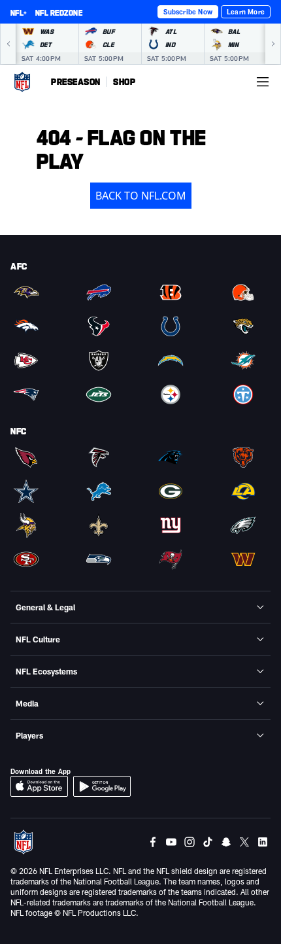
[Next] (273, 44)
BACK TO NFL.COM (140, 195)
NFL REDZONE (58, 12)
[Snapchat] (226, 842)
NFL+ (18, 12)
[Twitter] (244, 842)
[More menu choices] (263, 82)
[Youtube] (171, 842)
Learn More (246, 12)
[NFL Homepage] (22, 82)
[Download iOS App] (39, 786)
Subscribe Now (187, 12)
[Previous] (8, 44)
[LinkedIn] (263, 842)
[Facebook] (153, 842)
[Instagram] (189, 842)
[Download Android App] (102, 786)
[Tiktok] (208, 842)
